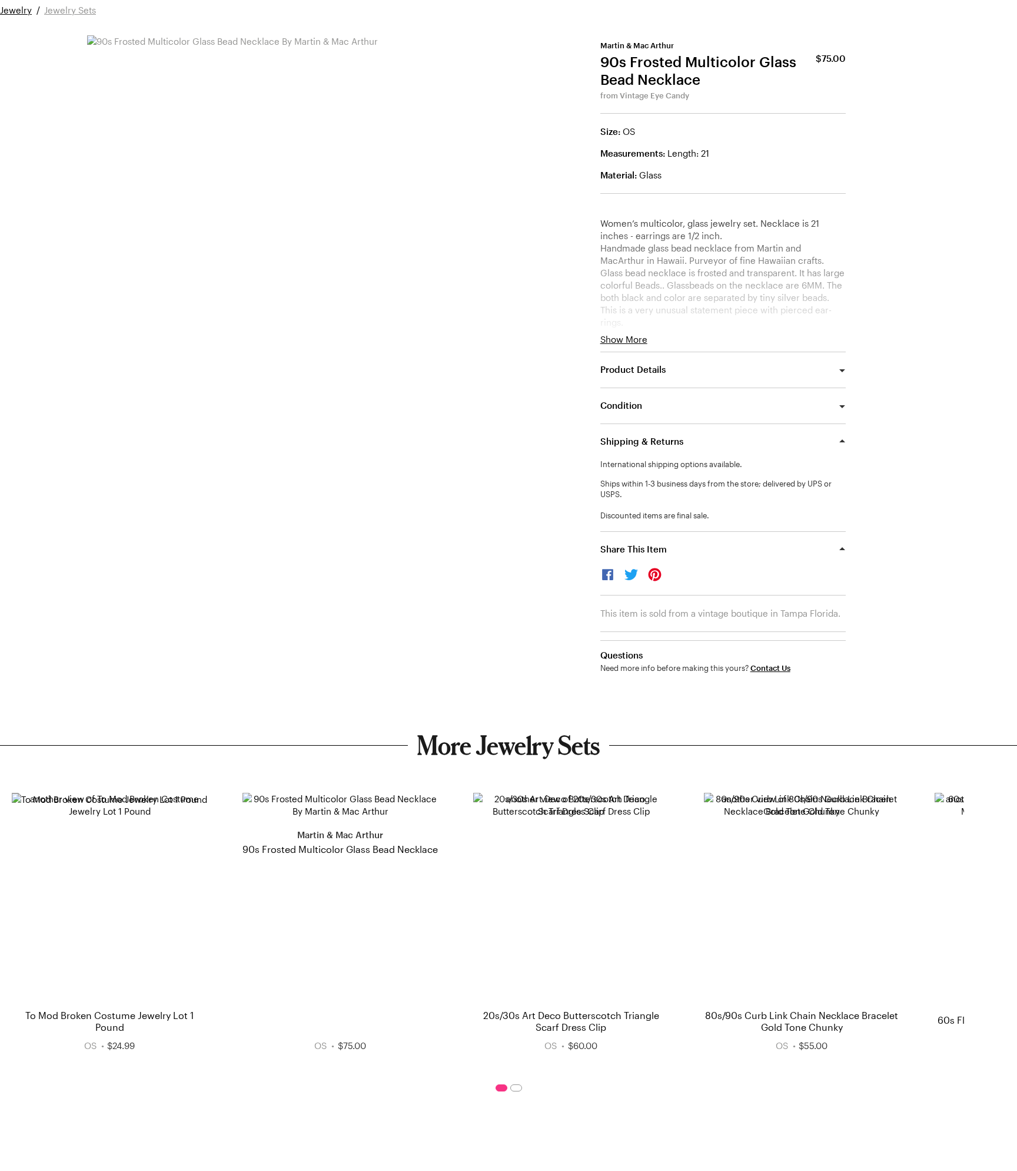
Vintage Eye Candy (654, 95)
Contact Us (770, 668)
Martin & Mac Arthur (637, 45)
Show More (623, 339)
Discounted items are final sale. (654, 515)
